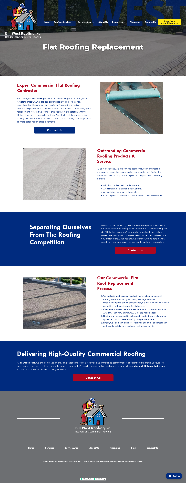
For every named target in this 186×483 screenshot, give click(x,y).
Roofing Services (62, 22)
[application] (72, 22)
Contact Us (150, 22)
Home (47, 22)
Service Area (84, 22)
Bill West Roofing (36, 98)
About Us (103, 22)
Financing (135, 22)
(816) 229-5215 (93, 461)
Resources (117, 22)
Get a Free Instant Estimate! (169, 22)
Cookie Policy (100, 479)
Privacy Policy (87, 479)
